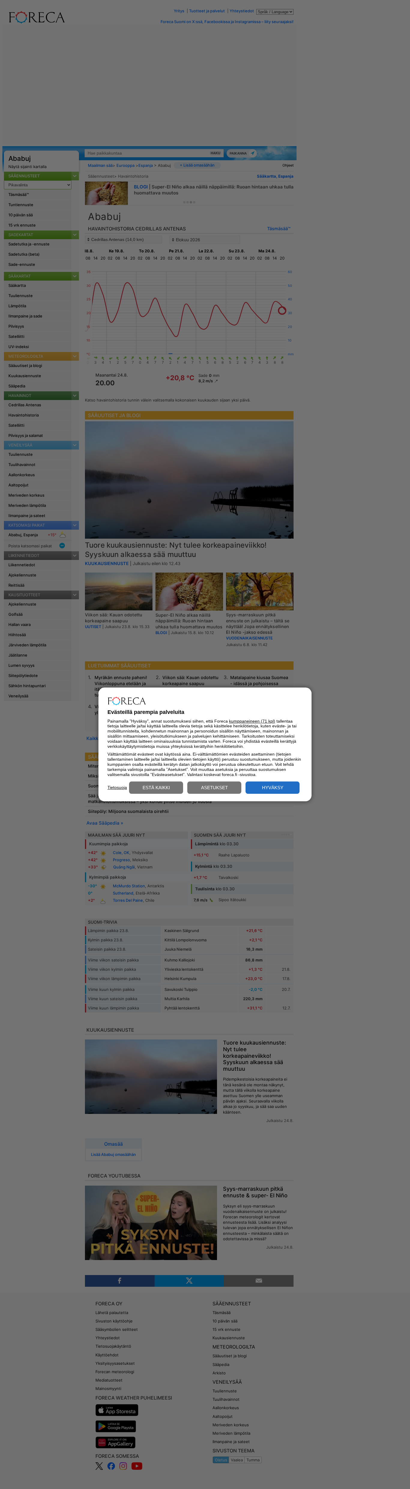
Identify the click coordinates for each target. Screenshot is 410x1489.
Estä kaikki (156, 787)
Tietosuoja (117, 787)
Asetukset (214, 787)
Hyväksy (272, 787)
